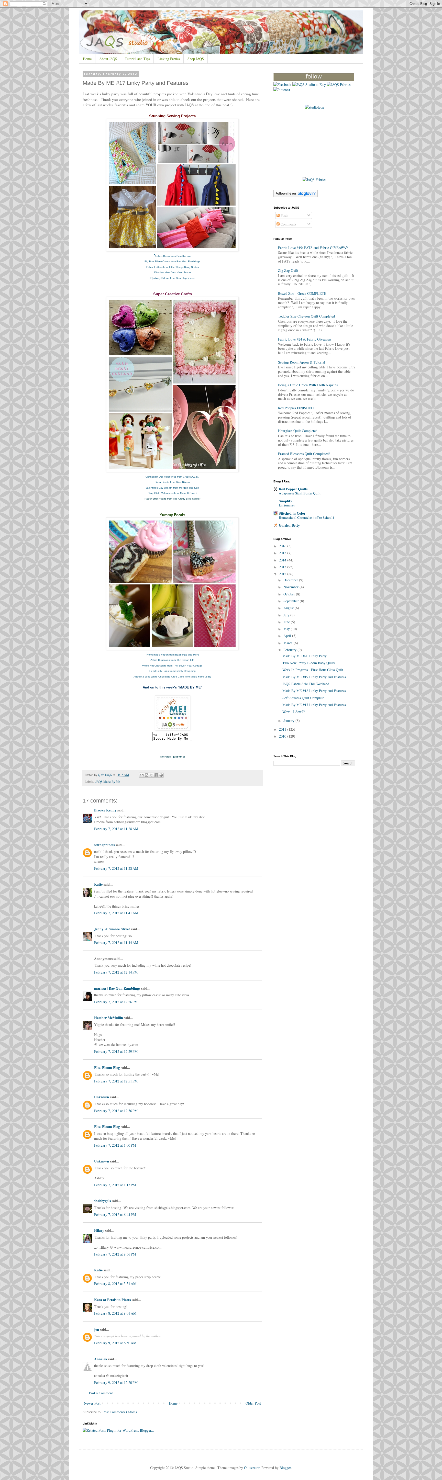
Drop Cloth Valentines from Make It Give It (172, 493)
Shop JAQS (195, 58)
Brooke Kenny (105, 810)
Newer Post (92, 1403)
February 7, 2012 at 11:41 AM (116, 912)
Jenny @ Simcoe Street (112, 929)
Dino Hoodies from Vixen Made (172, 272)
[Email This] (141, 775)
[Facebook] (282, 84)
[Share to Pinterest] (161, 775)
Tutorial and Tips (137, 58)
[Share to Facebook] (156, 775)
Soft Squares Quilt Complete (303, 697)
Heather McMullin (108, 1017)
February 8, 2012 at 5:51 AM (115, 1283)
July (286, 615)
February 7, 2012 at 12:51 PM (116, 1081)
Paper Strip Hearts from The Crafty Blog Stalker (172, 498)
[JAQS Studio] (314, 107)
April (287, 635)
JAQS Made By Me (107, 781)
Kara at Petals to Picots (112, 1299)
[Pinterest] (281, 89)
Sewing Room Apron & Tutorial (301, 362)
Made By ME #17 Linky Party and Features (314, 704)
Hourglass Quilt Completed (297, 430)
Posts (284, 215)
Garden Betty (289, 525)
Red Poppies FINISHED (296, 407)
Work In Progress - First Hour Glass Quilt (312, 669)
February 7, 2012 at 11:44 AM (116, 942)
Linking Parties (169, 58)
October (289, 594)
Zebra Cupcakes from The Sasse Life (172, 660)
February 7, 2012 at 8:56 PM (115, 1254)
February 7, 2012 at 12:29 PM (116, 1051)
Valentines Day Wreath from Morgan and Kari (173, 487)
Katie (98, 884)
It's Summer (287, 505)
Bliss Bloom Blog (107, 1067)
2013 (283, 566)
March (288, 642)
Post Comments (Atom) (120, 1411)
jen (96, 1329)
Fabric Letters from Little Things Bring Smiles (172, 267)
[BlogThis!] (146, 775)
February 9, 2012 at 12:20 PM (116, 1382)
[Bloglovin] (313, 79)
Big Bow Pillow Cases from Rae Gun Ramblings (172, 261)
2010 (283, 736)
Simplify (285, 501)
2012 (283, 573)
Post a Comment (101, 1393)
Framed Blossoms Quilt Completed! (304, 453)
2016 (283, 546)
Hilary (99, 1230)
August (289, 607)
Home (87, 58)
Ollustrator (251, 1467)
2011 (283, 729)
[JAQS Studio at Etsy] (309, 84)
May (287, 628)
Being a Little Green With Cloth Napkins (308, 384)
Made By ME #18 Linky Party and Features (314, 690)
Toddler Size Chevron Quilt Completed (306, 316)
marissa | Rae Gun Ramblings (117, 988)
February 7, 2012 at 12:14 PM (116, 972)
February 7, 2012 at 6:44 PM (115, 1214)
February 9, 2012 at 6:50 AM (115, 1342)
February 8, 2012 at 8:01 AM (115, 1313)
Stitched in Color (292, 513)
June (287, 621)
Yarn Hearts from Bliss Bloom (173, 482)
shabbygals (102, 1200)
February (290, 649)
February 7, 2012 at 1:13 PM (115, 1184)
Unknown (101, 1097)
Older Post (253, 1403)
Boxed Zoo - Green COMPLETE (302, 293)
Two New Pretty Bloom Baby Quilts (308, 662)
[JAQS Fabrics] (338, 84)
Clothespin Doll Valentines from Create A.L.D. (172, 476)
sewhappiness (104, 845)
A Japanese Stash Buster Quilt (300, 493)
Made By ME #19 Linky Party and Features (314, 676)
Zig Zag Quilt (288, 270)
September (291, 600)
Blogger (285, 1467)
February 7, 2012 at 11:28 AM (116, 828)
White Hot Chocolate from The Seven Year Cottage (172, 665)
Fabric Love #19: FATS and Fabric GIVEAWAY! (314, 247)
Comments (288, 224)
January (289, 720)
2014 (283, 560)
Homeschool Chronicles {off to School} (306, 517)
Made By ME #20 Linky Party (304, 655)
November (291, 586)
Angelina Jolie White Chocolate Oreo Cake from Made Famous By (172, 676)
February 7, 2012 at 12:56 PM (116, 1110)
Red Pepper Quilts (293, 489)
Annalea (100, 1359)
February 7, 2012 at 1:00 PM (115, 1145)
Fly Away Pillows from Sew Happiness (172, 278)
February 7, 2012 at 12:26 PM (116, 1001)
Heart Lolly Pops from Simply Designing (172, 671)
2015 (283, 552)
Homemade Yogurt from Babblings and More (173, 654)
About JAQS (108, 58)
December (291, 580)
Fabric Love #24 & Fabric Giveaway (305, 339)
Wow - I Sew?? (293, 711)
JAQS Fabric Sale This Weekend (305, 683)
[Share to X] (151, 775)
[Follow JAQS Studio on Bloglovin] (295, 195)
